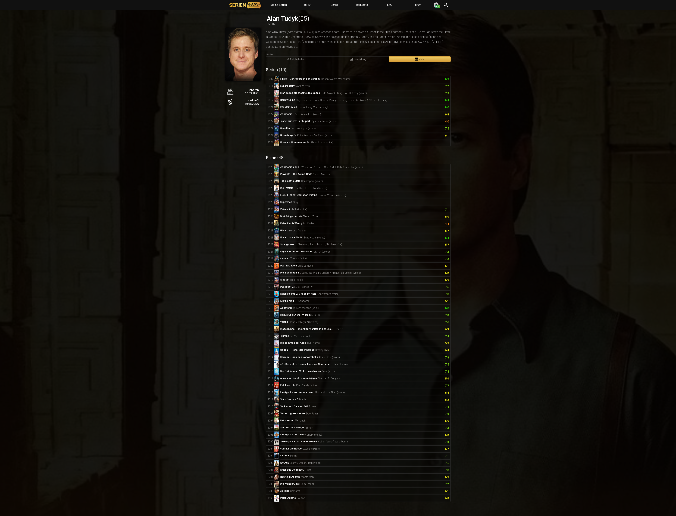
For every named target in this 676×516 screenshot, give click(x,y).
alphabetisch (299, 59)
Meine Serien (278, 5)
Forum (417, 5)
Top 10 (306, 5)
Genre (334, 5)
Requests (362, 5)
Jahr (421, 59)
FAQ (389, 5)
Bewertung (360, 59)
